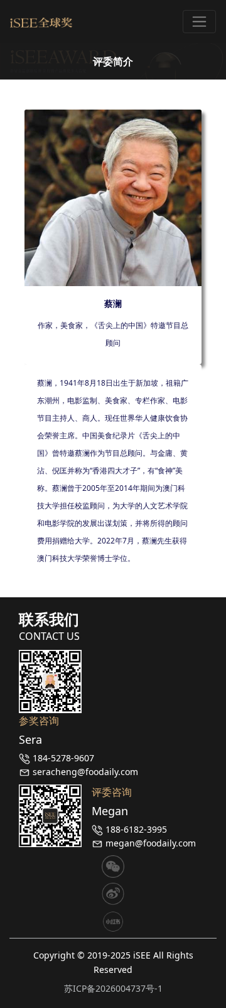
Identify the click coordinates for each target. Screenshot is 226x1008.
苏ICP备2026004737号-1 (113, 988)
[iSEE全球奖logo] (41, 21)
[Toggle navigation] (199, 21)
